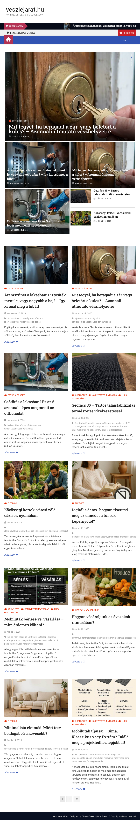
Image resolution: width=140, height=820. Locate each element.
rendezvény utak (98, 430)
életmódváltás (11, 531)
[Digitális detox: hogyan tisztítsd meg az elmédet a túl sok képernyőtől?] (104, 480)
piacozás (129, 638)
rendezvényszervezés (33, 644)
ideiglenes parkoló (85, 426)
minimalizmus (117, 638)
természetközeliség (68, 531)
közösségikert (41, 531)
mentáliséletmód (128, 537)
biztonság (24, 318)
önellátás (53, 531)
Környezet (81, 395)
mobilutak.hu (83, 430)
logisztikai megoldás (42, 640)
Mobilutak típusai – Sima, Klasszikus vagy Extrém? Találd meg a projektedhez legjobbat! (100, 737)
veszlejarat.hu (25, 9)
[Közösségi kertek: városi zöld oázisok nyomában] (36, 480)
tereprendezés (96, 761)
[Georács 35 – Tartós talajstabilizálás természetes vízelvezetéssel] (104, 372)
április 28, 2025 (81, 629)
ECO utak (32, 637)
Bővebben (10, 341)
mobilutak (17, 644)
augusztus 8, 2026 (19, 230)
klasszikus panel (85, 758)
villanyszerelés (27, 322)
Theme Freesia (89, 816)
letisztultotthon (52, 749)
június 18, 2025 (103, 199)
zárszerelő (106, 322)
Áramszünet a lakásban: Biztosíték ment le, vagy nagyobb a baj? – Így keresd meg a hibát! (37, 174)
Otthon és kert (20, 121)
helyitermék (104, 638)
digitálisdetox (78, 537)
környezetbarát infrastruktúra (109, 426)
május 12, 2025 (81, 528)
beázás (11, 425)
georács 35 (101, 423)
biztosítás (20, 425)
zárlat (37, 322)
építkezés (92, 754)
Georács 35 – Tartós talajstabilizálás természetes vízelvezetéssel (112, 194)
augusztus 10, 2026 (19, 183)
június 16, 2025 (103, 221)
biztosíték (34, 318)
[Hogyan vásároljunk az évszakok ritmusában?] (104, 587)
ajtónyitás (80, 318)
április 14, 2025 (14, 740)
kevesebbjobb (37, 749)
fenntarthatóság (26, 531)
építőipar (42, 637)
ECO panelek (81, 754)
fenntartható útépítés (85, 423)
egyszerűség (10, 749)
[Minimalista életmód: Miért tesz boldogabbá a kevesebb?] (36, 698)
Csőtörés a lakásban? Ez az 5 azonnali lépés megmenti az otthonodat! (34, 223)
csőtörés (29, 425)
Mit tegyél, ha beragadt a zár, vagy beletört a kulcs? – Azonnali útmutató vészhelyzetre (62, 129)
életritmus (76, 638)
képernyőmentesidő (110, 537)
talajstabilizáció (114, 430)
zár (99, 322)
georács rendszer (116, 423)
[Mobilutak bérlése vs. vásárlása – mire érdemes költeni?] (36, 586)
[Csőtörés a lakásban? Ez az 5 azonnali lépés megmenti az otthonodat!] (37, 211)
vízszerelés (28, 429)
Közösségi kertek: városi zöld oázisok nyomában (112, 214)
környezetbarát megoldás (19, 640)
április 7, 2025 (81, 749)
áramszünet (13, 318)
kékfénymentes (93, 537)
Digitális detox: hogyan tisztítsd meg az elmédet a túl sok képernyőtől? (100, 515)
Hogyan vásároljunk (87, 610)
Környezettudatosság (104, 395)
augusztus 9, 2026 (20, 136)
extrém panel (103, 754)
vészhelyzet (13, 322)
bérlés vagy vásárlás (17, 637)
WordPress (102, 816)
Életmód (12, 503)
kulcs (82, 322)
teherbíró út (83, 761)
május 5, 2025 (14, 632)
